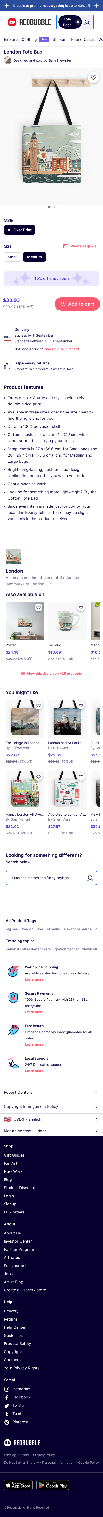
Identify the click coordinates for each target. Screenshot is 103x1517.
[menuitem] (11, 39)
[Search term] (87, 22)
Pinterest (20, 1421)
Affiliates (12, 1257)
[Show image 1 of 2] (49, 207)
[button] (51, 6)
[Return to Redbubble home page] (29, 22)
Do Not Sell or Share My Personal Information (39, 1462)
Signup (10, 1204)
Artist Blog (13, 1281)
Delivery (11, 1311)
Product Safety (17, 1343)
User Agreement (16, 1455)
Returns (10, 1319)
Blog (8, 1179)
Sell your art (15, 1265)
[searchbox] (51, 878)
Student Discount (19, 1187)
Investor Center (18, 1241)
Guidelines (13, 1335)
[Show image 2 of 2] (54, 207)
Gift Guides (14, 1155)
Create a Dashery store (25, 1290)
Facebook (21, 1397)
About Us (12, 1233)
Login (9, 1195)
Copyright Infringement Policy (31, 1106)
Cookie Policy (88, 1462)
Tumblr (18, 1413)
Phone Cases (83, 39)
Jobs (8, 1273)
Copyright (13, 1351)
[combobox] (75, 22)
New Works (14, 1171)
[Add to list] (93, 77)
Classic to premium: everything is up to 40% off (51, 6)
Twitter (18, 1405)
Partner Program (19, 1249)
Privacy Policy (44, 1455)
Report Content (18, 1092)
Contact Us (14, 1359)
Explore (11, 39)
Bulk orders (14, 1212)
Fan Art (10, 1163)
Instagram (21, 1389)
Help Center (15, 1327)
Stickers (60, 39)
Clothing (34, 39)
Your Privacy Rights (21, 1367)
